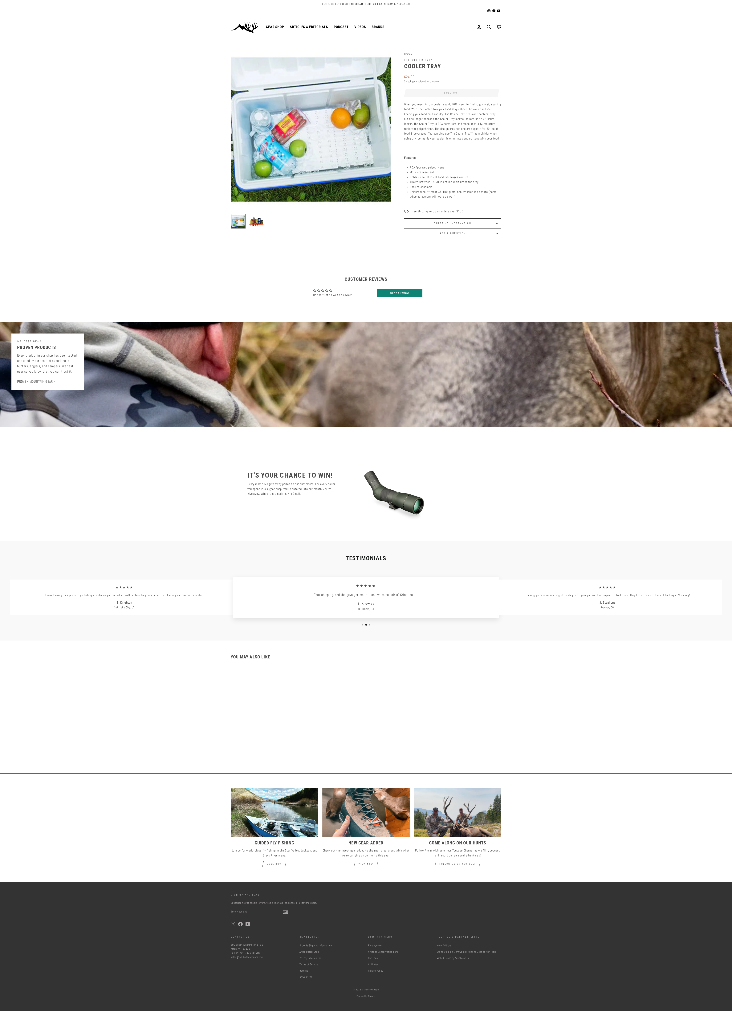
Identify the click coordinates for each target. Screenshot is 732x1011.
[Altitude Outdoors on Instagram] (233, 924)
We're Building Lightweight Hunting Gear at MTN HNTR (467, 951)
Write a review (399, 293)
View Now (366, 863)
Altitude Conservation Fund (383, 951)
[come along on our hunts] (457, 812)
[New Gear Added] (366, 812)
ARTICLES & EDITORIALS (309, 27)
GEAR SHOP (275, 27)
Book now (274, 863)
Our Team (373, 958)
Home (407, 54)
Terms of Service (308, 964)
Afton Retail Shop (309, 951)
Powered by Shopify (365, 996)
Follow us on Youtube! (457, 863)
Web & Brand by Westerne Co (453, 958)
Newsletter (305, 977)
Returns (303, 970)
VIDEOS (360, 27)
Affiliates (373, 964)
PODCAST (341, 27)
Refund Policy (375, 970)
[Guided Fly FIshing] (274, 812)
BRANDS (378, 27)
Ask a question (453, 233)
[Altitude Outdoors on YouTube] (248, 924)
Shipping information (452, 223)
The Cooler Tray (418, 60)
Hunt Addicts (444, 945)
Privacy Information (310, 958)
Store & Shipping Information (315, 945)
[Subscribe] (285, 911)
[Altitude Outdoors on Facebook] (240, 924)
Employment (375, 945)
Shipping (408, 81)
